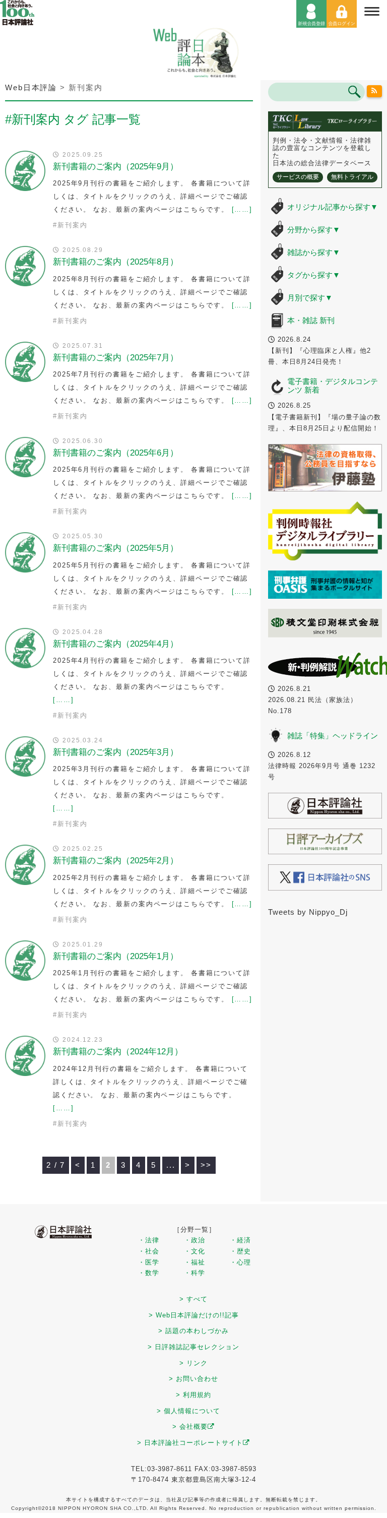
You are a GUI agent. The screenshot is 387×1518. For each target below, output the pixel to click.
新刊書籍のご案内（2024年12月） (118, 1051)
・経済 (240, 1240)
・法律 (148, 1240)
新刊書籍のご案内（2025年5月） (115, 548)
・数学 (148, 1273)
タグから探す (313, 275)
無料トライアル (352, 176)
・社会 (148, 1251)
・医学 (148, 1262)
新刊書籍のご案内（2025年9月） (115, 166)
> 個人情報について (188, 1411)
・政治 (194, 1240)
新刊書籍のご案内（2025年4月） (115, 644)
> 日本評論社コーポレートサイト (190, 1442)
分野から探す (313, 229)
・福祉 (194, 1262)
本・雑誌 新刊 (311, 320)
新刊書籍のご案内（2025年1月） (115, 956)
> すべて (193, 1299)
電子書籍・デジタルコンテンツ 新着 (332, 385)
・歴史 (240, 1251)
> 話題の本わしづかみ (193, 1331)
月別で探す (310, 297)
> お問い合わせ (193, 1378)
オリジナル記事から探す (332, 207)
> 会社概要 (190, 1426)
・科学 (194, 1273)
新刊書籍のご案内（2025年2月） (115, 860)
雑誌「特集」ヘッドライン (332, 735)
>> (206, 1165)
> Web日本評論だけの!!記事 (194, 1315)
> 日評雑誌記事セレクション (193, 1347)
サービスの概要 (298, 176)
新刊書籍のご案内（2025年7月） (115, 357)
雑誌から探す (313, 252)
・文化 (194, 1251)
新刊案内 (72, 225)
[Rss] (374, 91)
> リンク (193, 1363)
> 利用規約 (193, 1395)
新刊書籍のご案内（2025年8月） (115, 262)
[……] (242, 209)
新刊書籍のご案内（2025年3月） (115, 752)
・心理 (240, 1262)
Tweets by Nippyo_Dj (308, 912)
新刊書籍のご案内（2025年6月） (115, 453)
